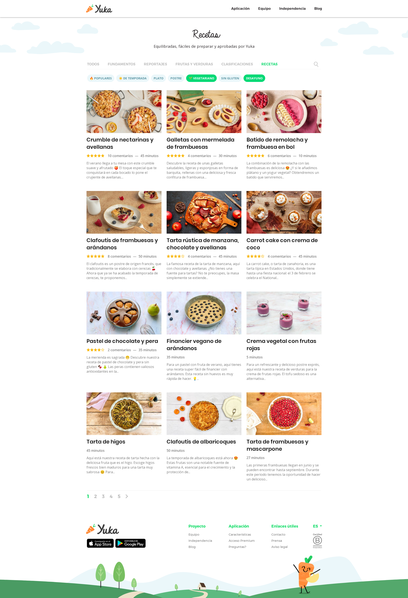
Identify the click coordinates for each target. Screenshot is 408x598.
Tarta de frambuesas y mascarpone (277, 445)
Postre (176, 78)
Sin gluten (230, 78)
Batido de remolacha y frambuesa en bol (277, 143)
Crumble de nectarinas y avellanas (119, 143)
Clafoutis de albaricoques (201, 441)
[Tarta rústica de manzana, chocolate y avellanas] (204, 212)
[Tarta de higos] (124, 413)
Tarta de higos (105, 441)
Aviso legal (279, 547)
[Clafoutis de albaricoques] (204, 413)
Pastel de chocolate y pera (122, 341)
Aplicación (240, 9)
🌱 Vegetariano (201, 78)
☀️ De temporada (133, 78)
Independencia (292, 9)
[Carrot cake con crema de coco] (284, 212)
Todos (93, 64)
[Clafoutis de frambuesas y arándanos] (124, 212)
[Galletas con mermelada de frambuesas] (204, 111)
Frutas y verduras (194, 64)
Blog (318, 9)
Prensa (276, 541)
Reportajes (155, 64)
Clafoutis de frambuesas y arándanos (122, 244)
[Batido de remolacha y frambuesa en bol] (284, 111)
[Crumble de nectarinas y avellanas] (124, 111)
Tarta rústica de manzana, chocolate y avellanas (203, 244)
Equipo (264, 9)
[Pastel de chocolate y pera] (124, 313)
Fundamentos (121, 64)
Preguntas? (237, 547)
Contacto (278, 534)
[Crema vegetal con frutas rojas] (284, 313)
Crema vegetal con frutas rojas (281, 344)
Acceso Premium (242, 541)
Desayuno (254, 78)
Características (240, 534)
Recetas (269, 64)
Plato (158, 78)
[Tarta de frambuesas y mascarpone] (284, 413)
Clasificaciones (237, 64)
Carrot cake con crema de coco (282, 244)
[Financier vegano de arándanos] (204, 313)
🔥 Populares (101, 78)
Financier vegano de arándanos (194, 344)
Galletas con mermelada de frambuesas (200, 143)
